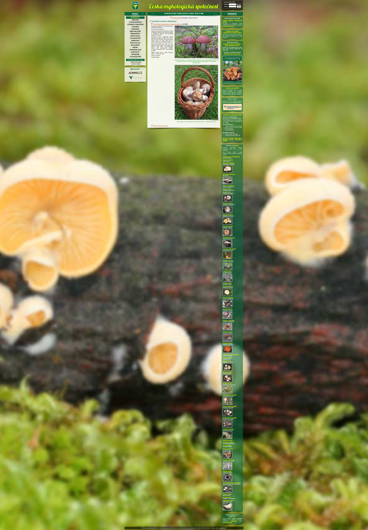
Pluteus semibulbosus (229, 185)
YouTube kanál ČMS (232, 88)
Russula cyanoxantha (229, 460)
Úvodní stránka (176, 18)
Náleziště (135, 45)
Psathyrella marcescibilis (230, 395)
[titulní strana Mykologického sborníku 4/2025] (232, 83)
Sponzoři (135, 54)
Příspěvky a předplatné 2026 (232, 114)
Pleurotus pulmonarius (229, 174)
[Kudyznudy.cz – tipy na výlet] (232, 110)
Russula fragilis (227, 445)
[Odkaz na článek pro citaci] (152, 126)
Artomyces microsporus (229, 249)
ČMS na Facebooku (136, 62)
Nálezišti (236, 145)
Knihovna (135, 40)
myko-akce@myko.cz (229, 26)
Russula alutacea (227, 309)
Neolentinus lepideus (228, 163)
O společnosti (135, 22)
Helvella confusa (227, 471)
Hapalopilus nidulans (228, 500)
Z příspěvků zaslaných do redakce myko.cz (168, 24)
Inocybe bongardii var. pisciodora (232, 482)
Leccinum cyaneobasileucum (231, 354)
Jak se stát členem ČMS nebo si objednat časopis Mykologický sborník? (232, 139)
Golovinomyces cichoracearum (231, 156)
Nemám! (239, 4)
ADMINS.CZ (223, 528)
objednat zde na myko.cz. (232, 54)
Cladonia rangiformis (228, 429)
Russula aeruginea (228, 203)
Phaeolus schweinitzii (228, 320)
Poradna (135, 29)
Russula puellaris (227, 357)
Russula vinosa (227, 189)
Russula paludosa (227, 343)
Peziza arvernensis (228, 448)
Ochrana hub (135, 50)
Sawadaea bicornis (228, 160)
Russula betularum (228, 286)
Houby (135, 47)
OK (239, 6)
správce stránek (136, 64)
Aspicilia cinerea (227, 271)
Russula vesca (227, 192)
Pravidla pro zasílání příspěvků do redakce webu (232, 31)
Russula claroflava (228, 214)
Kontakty (135, 52)
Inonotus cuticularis (228, 297)
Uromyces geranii (227, 440)
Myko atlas (135, 43)
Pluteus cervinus (227, 494)
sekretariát (234, 521)
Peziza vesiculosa (227, 331)
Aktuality (135, 17)
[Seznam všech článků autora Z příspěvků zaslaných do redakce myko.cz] (152, 24)
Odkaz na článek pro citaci (160, 126)
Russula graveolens (228, 442)
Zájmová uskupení (135, 24)
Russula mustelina (228, 226)
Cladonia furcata (227, 383)
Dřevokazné (135, 31)
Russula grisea (227, 497)
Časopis (135, 27)
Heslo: (226, 6)
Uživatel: (226, 4)
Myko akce (135, 36)
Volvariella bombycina (229, 237)
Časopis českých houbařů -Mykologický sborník (232, 44)
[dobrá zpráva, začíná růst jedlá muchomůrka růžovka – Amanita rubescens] (196, 93)
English (135, 20)
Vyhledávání (135, 57)
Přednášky (135, 34)
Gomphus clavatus (228, 260)
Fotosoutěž (135, 38)
